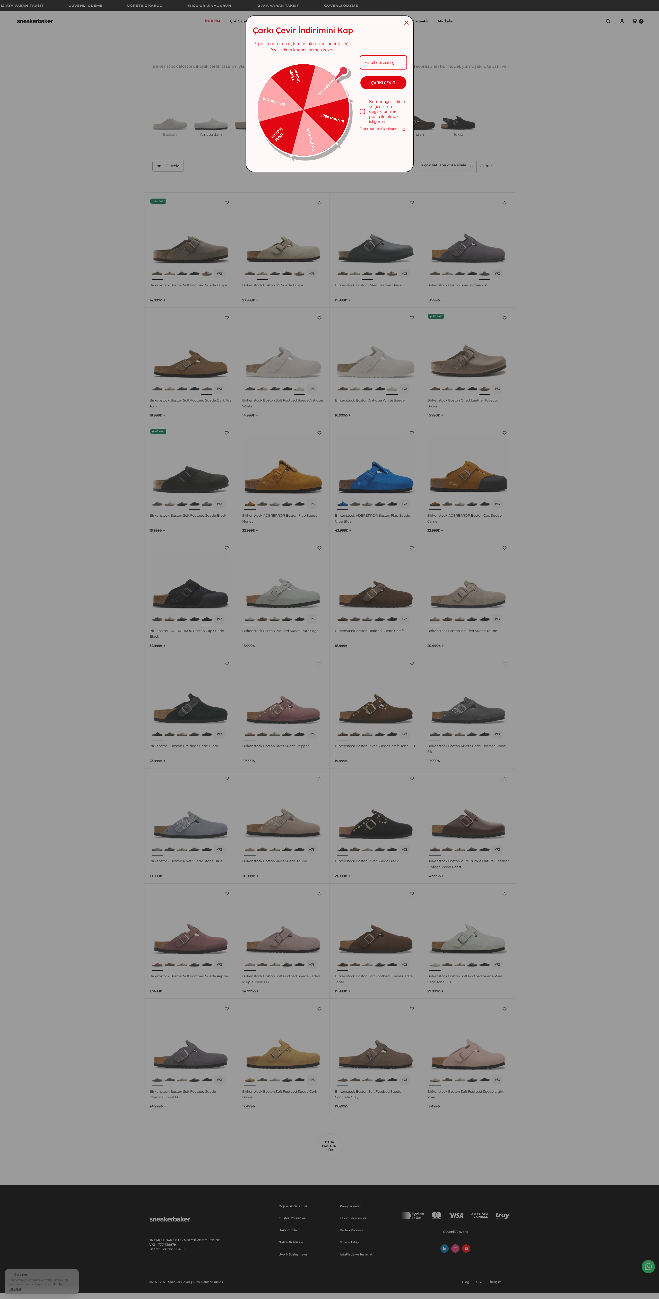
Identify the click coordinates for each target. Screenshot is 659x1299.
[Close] (406, 22)
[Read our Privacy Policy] (404, 129)
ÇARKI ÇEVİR (383, 82)
